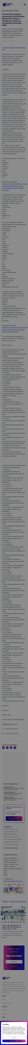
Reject (14, 1037)
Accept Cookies (14, 1041)
